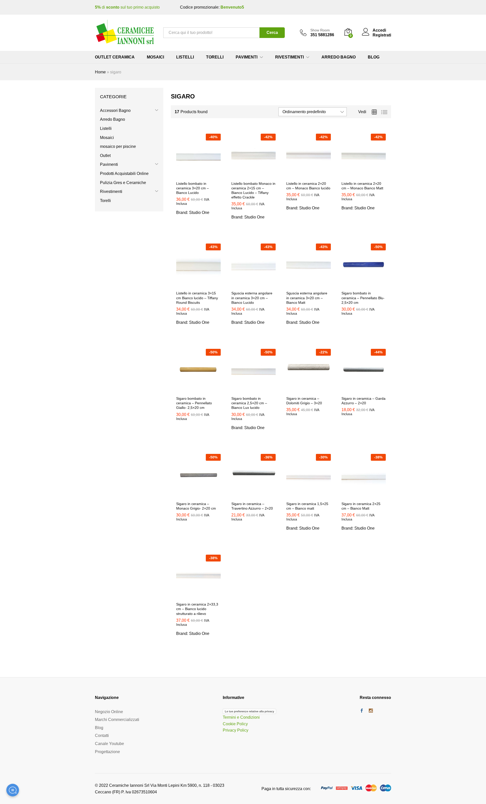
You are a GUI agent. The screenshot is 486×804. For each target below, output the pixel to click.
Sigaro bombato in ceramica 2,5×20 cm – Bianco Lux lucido (249, 403)
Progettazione (107, 752)
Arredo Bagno (338, 57)
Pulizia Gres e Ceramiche (123, 182)
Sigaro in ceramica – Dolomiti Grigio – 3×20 (304, 400)
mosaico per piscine (118, 146)
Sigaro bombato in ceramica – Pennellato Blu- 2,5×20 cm (362, 297)
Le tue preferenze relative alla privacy (249, 711)
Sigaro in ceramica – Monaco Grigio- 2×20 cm (196, 506)
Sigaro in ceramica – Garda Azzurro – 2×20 (363, 400)
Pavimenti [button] (246, 57)
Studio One (199, 212)
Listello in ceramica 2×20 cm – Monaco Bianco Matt (362, 186)
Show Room (320, 30)
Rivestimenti (111, 191)
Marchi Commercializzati (117, 719)
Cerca (272, 32)
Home (100, 72)
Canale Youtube (109, 743)
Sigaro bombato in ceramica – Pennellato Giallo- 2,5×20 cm (194, 403)
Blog (373, 57)
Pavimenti (109, 164)
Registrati (382, 35)
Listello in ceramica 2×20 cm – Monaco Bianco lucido (308, 186)
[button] (198, 175)
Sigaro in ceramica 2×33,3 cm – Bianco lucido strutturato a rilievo (197, 608)
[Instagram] (370, 711)
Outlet (105, 155)
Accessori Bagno (115, 110)
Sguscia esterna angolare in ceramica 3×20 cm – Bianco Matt (306, 297)
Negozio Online (109, 712)
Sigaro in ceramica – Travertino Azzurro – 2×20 (252, 506)
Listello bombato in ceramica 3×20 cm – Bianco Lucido (192, 188)
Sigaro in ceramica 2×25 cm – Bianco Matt (360, 506)
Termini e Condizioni (241, 717)
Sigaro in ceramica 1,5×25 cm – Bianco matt (307, 506)
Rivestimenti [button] (289, 57)
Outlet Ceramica (115, 57)
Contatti (102, 735)
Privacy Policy (235, 730)
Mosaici (155, 57)
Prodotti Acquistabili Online (124, 173)
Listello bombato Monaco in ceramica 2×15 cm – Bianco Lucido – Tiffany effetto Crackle (253, 190)
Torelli (215, 57)
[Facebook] (361, 711)
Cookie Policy (235, 724)
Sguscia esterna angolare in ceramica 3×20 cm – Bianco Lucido (251, 297)
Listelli (185, 57)
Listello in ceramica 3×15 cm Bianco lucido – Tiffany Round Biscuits (197, 297)
